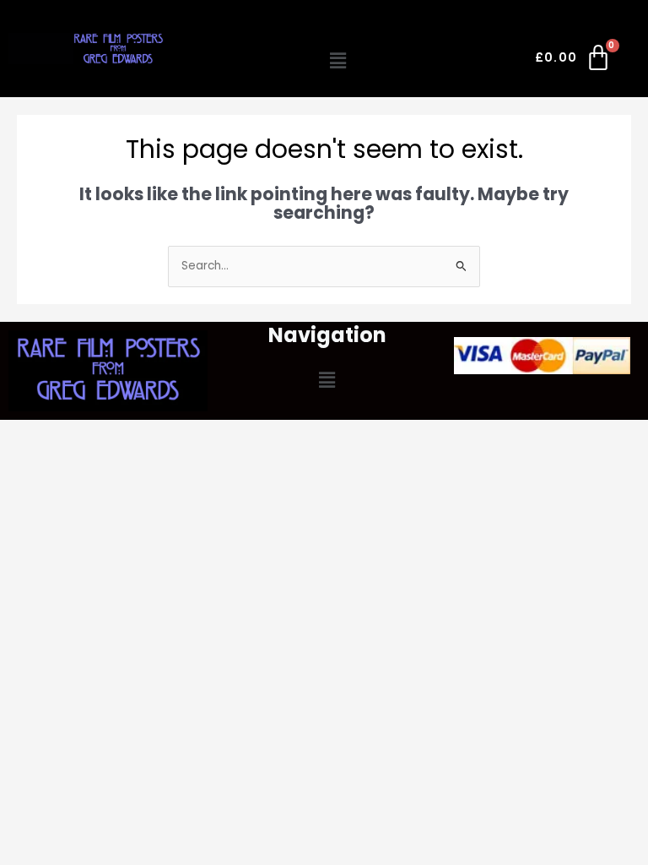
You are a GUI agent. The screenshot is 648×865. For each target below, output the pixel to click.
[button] (338, 61)
